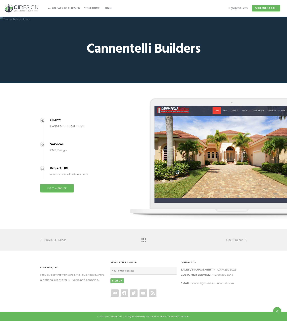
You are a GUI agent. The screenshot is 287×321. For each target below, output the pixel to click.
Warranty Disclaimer (155, 316)
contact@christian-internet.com (212, 283)
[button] (57, 188)
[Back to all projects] (143, 239)
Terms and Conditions (179, 316)
